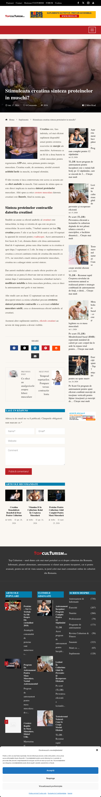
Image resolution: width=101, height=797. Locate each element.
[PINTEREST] (46, 347)
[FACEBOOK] (14, 347)
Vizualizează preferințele (50, 786)
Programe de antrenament (82, 626)
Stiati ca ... (82, 647)
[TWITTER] (25, 347)
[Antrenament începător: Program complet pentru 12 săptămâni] (78, 138)
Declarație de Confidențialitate (57, 793)
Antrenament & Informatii (82, 600)
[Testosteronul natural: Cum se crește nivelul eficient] (78, 255)
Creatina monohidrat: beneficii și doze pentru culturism (14, 511)
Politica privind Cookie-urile (37, 793)
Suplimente (82, 653)
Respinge (50, 778)
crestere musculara (43, 192)
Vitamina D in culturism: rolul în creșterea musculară (35, 511)
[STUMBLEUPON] (56, 348)
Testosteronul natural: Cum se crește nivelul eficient (62, 723)
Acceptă (50, 770)
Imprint (70, 793)
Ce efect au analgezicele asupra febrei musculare (27, 384)
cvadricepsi (38, 236)
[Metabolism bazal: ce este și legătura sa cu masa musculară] (78, 310)
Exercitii (82, 607)
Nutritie (82, 613)
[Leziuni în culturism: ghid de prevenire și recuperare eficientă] (78, 193)
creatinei (46, 219)
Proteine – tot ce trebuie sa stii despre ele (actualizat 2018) (28, 616)
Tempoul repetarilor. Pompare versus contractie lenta (44, 383)
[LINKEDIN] (35, 347)
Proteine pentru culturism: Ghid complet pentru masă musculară (56, 511)
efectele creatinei (48, 320)
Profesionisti (82, 618)
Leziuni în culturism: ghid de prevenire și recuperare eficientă (61, 671)
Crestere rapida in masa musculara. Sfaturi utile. (29, 730)
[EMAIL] (35, 355)
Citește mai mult (86, 348)
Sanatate (82, 642)
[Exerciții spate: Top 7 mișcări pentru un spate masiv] (78, 365)
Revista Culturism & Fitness (82, 635)
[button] (97, 750)
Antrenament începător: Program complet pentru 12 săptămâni (62, 614)
